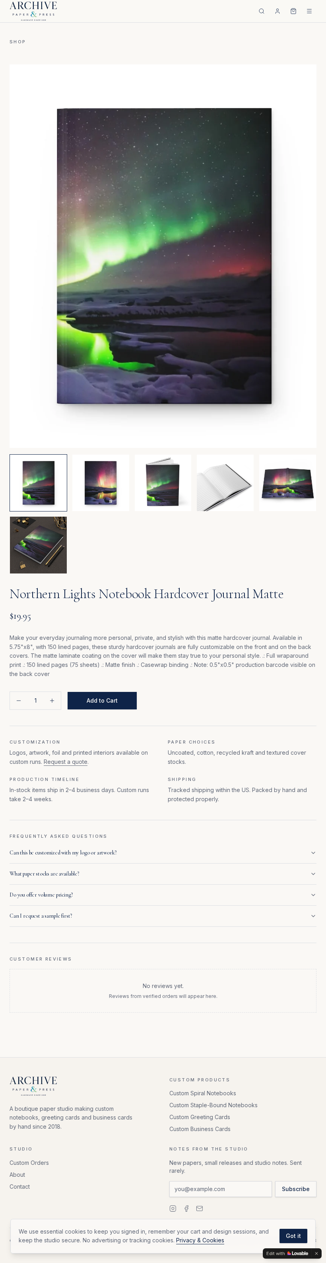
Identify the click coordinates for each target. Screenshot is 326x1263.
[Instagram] (173, 1208)
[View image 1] (38, 483)
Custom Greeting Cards (199, 1117)
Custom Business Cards (200, 1128)
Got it (293, 1235)
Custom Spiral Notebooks (202, 1093)
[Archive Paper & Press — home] (33, 11)
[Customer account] (277, 11)
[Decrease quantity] (18, 700)
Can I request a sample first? (41, 915)
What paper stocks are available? (44, 873)
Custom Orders (29, 1162)
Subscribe (296, 1189)
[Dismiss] (316, 1253)
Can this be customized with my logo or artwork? (63, 852)
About (17, 1174)
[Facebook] (186, 1208)
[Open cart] (293, 11)
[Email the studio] (199, 1208)
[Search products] (261, 11)
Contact (20, 1186)
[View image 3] (163, 483)
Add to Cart (102, 700)
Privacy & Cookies (200, 1240)
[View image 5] (287, 483)
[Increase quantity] (52, 700)
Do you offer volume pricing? (41, 894)
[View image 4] (225, 483)
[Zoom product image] (163, 256)
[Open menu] (309, 11)
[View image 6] (38, 545)
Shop (18, 42)
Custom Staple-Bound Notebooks (213, 1105)
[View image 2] (101, 483)
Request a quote (65, 761)
